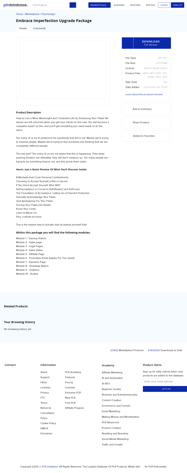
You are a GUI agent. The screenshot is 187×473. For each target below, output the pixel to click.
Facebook (7, 372)
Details (23, 28)
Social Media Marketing (115, 439)
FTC (42, 397)
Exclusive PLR (73, 392)
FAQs (43, 382)
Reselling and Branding (115, 433)
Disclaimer (46, 433)
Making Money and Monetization (120, 417)
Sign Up (177, 5)
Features (135, 5)
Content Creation (111, 400)
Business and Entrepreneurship (119, 394)
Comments (39, 28)
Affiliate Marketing (112, 372)
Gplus (21, 372)
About (43, 372)
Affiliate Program (74, 408)
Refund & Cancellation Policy (47, 413)
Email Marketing (111, 411)
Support (45, 377)
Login (164, 5)
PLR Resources (110, 422)
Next (100, 72)
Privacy (44, 392)
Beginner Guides (111, 389)
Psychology (48, 14)
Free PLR (70, 403)
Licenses (45, 387)
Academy (119, 5)
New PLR (70, 397)
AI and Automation (112, 378)
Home (19, 14)
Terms (43, 403)
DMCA (44, 428)
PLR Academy (73, 372)
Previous (25, 72)
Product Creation (111, 428)
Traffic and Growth (112, 444)
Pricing (150, 5)
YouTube (28, 372)
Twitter (14, 372)
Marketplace (32, 14)
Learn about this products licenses (144, 94)
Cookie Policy (48, 423)
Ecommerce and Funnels (116, 405)
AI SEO (106, 383)
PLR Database (15, 5)
